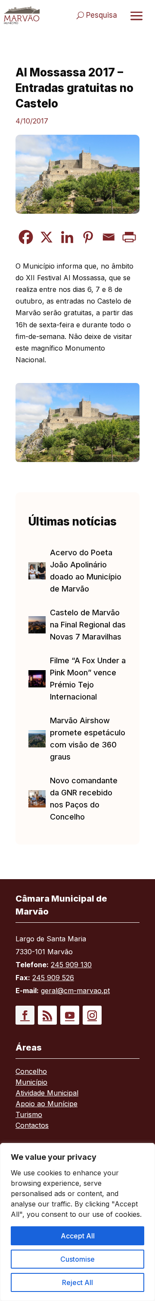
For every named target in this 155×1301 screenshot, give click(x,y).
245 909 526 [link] (53, 977)
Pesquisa (101, 15)
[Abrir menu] (136, 15)
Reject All (77, 1282)
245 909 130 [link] (71, 964)
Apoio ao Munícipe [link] (47, 1104)
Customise (77, 1259)
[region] (77, 1222)
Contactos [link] (32, 1126)
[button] (25, 1015)
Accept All (78, 1235)
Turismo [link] (29, 1115)
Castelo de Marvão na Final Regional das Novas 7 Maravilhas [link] (88, 624)
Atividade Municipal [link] (47, 1093)
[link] (22, 15)
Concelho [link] (31, 1072)
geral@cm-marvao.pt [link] (75, 990)
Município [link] (31, 1082)
